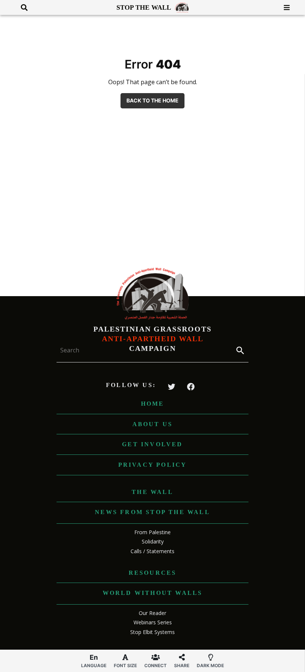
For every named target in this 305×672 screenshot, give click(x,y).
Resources (153, 573)
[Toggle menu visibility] (284, 7)
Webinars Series (153, 622)
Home (152, 403)
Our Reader (152, 612)
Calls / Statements (152, 551)
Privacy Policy (152, 465)
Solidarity (153, 541)
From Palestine (152, 532)
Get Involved (152, 444)
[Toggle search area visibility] (21, 7)
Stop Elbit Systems (152, 631)
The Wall (152, 492)
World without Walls (153, 593)
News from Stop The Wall (152, 512)
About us (152, 424)
